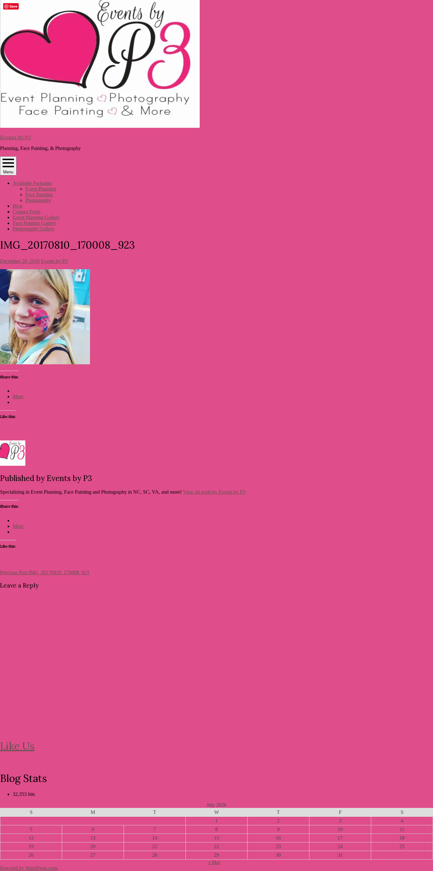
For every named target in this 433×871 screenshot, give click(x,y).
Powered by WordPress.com (28, 868)
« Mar (214, 862)
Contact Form (26, 211)
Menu (8, 172)
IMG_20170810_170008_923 (44, 572)
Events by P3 (54, 261)
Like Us (17, 745)
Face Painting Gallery (34, 223)
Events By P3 (15, 137)
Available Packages (32, 183)
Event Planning (40, 189)
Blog (18, 206)
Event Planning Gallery (36, 217)
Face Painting (39, 194)
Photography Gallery (34, 228)
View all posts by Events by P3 (214, 492)
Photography (38, 200)
